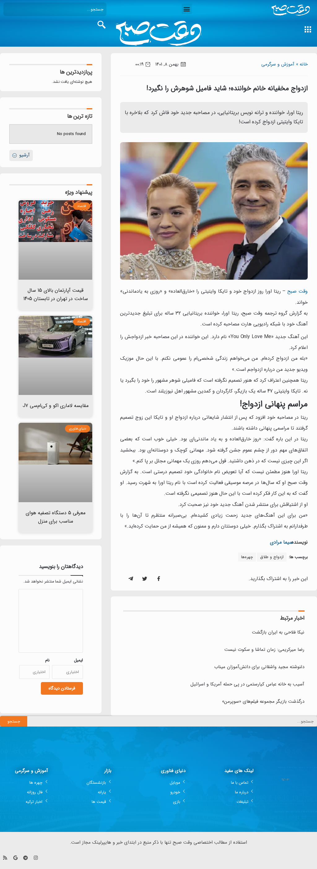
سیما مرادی (281, 542)
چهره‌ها (247, 557)
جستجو (13, 721)
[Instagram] (36, 858)
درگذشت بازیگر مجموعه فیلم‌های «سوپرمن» (263, 701)
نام (47, 660)
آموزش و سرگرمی (277, 64)
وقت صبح (297, 291)
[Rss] (5, 858)
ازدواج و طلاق (272, 557)
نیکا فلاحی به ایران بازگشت (278, 632)
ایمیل (78, 660)
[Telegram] (25, 858)
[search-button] (102, 25)
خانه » (302, 64)
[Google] (15, 858)
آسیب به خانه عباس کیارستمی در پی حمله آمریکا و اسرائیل (247, 684)
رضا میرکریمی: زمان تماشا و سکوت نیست (264, 649)
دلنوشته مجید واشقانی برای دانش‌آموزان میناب (259, 667)
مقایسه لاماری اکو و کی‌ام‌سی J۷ (56, 405)
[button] (187, 9)
